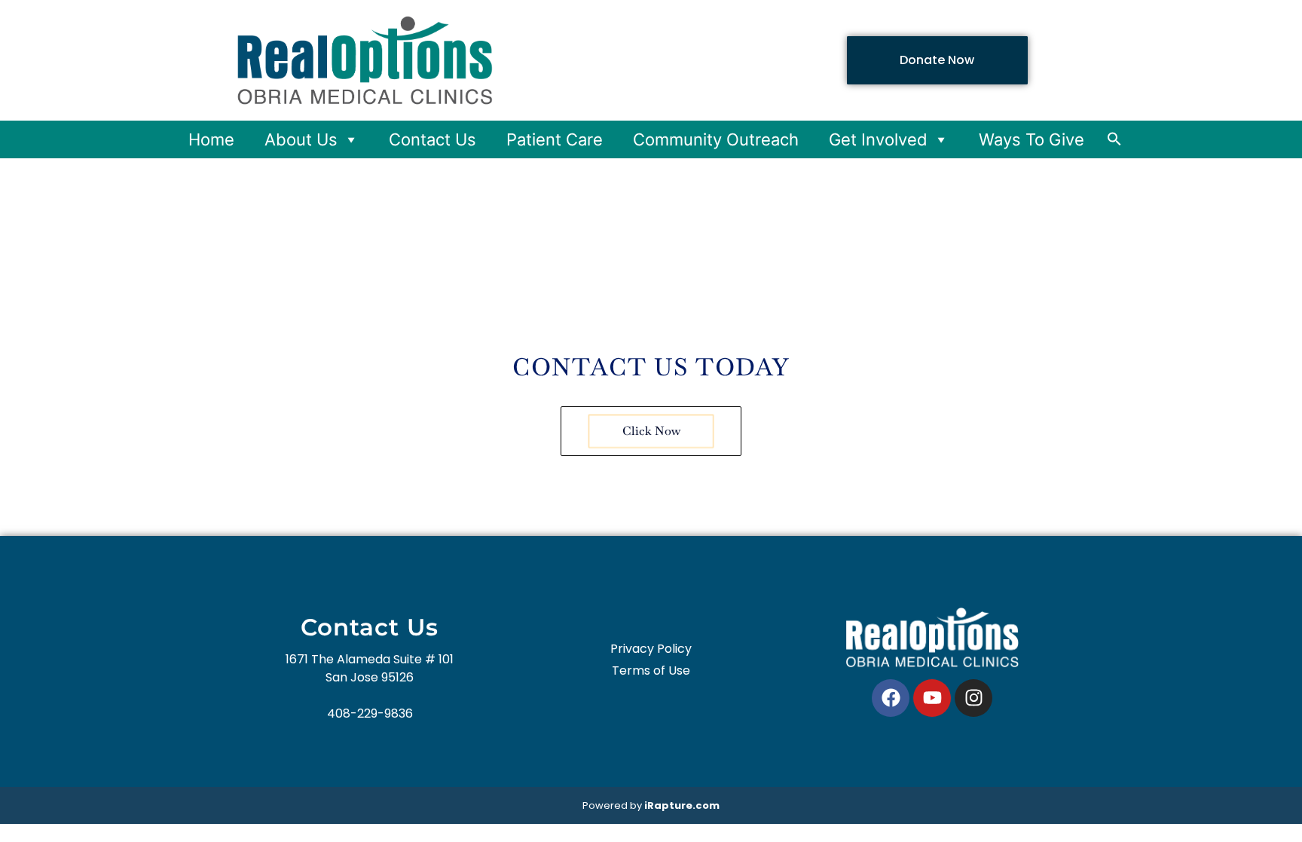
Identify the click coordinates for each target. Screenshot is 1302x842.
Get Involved (878, 139)
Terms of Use (651, 670)
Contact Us (432, 139)
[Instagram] (973, 698)
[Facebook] (890, 698)
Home (211, 139)
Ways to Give (1031, 139)
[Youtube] (932, 698)
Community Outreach (716, 139)
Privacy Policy (651, 648)
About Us (301, 139)
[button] (1114, 142)
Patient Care (554, 139)
